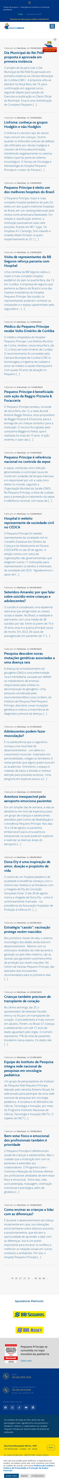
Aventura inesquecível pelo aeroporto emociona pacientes (28, 798)
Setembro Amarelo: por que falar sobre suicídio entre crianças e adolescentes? (29, 596)
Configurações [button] (38, 1475)
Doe (49, 46)
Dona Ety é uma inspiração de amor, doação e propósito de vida (27, 866)
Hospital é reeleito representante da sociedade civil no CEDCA (29, 522)
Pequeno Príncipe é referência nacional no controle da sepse (27, 459)
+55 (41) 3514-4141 (21, 1390)
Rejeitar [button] (24, 1475)
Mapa (51, 1448)
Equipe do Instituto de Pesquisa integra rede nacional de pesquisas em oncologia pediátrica (28, 1068)
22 (24, 1278)
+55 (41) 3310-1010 (21, 1377)
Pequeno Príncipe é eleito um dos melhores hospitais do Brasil (29, 189)
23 (28, 1278)
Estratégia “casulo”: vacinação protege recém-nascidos (27, 929)
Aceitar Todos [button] (11, 1475)
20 (16, 1278)
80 (44, 1278)
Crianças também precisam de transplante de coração (27, 998)
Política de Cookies (43, 1465)
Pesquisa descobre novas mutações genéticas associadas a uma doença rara (29, 657)
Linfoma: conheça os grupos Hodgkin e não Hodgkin (26, 124)
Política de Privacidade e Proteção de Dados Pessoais (25, 1469)
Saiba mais (26, 1360)
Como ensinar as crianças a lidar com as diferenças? (29, 1211)
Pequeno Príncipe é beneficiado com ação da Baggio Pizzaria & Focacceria (29, 396)
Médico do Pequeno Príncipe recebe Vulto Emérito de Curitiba (29, 328)
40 (35, 1278)
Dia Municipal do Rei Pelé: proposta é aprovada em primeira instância (24, 57)
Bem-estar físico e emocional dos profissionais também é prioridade (26, 1140)
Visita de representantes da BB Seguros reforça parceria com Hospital (27, 261)
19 (12, 1278)
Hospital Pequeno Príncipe (14, 26)
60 (40, 1278)
